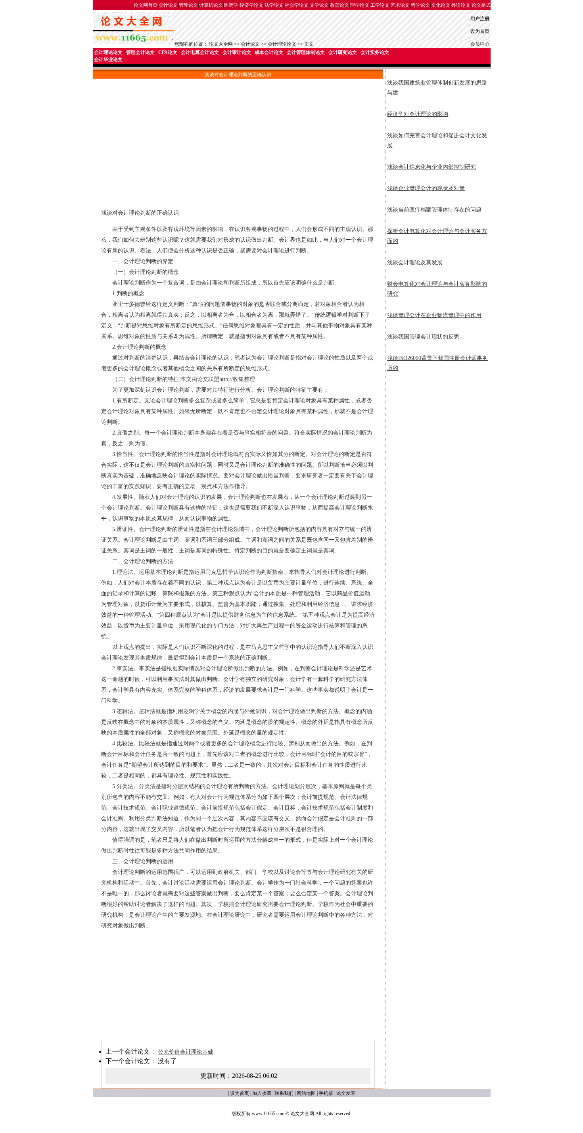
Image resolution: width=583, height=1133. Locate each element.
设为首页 (479, 31)
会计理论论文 (282, 44)
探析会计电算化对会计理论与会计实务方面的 (437, 236)
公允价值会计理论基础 (185, 1052)
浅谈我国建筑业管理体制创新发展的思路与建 (437, 88)
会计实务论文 (375, 52)
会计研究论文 (342, 52)
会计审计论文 (236, 52)
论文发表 (345, 1093)
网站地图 (306, 1093)
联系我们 (283, 1093)
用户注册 (479, 18)
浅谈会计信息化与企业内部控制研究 (431, 167)
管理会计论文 (140, 52)
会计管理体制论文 (306, 52)
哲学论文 (420, 5)
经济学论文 (251, 5)
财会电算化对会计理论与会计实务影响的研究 (437, 289)
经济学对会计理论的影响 (417, 114)
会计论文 (168, 5)
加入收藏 (261, 1093)
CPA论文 (167, 52)
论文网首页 (145, 5)
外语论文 (460, 5)
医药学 (231, 5)
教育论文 (339, 5)
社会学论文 (297, 5)
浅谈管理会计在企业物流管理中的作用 (434, 315)
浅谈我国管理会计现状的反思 (423, 337)
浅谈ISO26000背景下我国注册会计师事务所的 (437, 363)
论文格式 (481, 5)
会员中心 (479, 44)
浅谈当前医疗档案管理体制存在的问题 (434, 210)
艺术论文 (400, 5)
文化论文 (440, 5)
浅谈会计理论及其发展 (415, 262)
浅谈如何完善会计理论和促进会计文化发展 (437, 140)
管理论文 (188, 5)
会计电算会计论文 (200, 52)
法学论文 (274, 5)
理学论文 (359, 5)
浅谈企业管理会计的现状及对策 (426, 188)
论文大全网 (221, 44)
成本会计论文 (269, 52)
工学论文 (379, 5)
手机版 (326, 1093)
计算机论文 (211, 5)
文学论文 (319, 5)
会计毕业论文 (108, 59)
